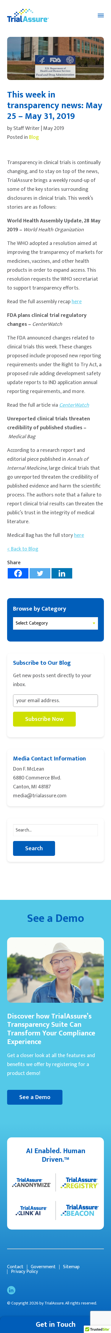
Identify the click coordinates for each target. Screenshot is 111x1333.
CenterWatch (74, 405)
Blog (34, 137)
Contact (15, 1267)
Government (43, 1267)
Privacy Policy (24, 1271)
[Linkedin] (62, 573)
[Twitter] (40, 573)
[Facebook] (18, 573)
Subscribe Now (44, 719)
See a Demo (34, 1097)
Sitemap (71, 1267)
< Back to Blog (22, 549)
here (77, 301)
